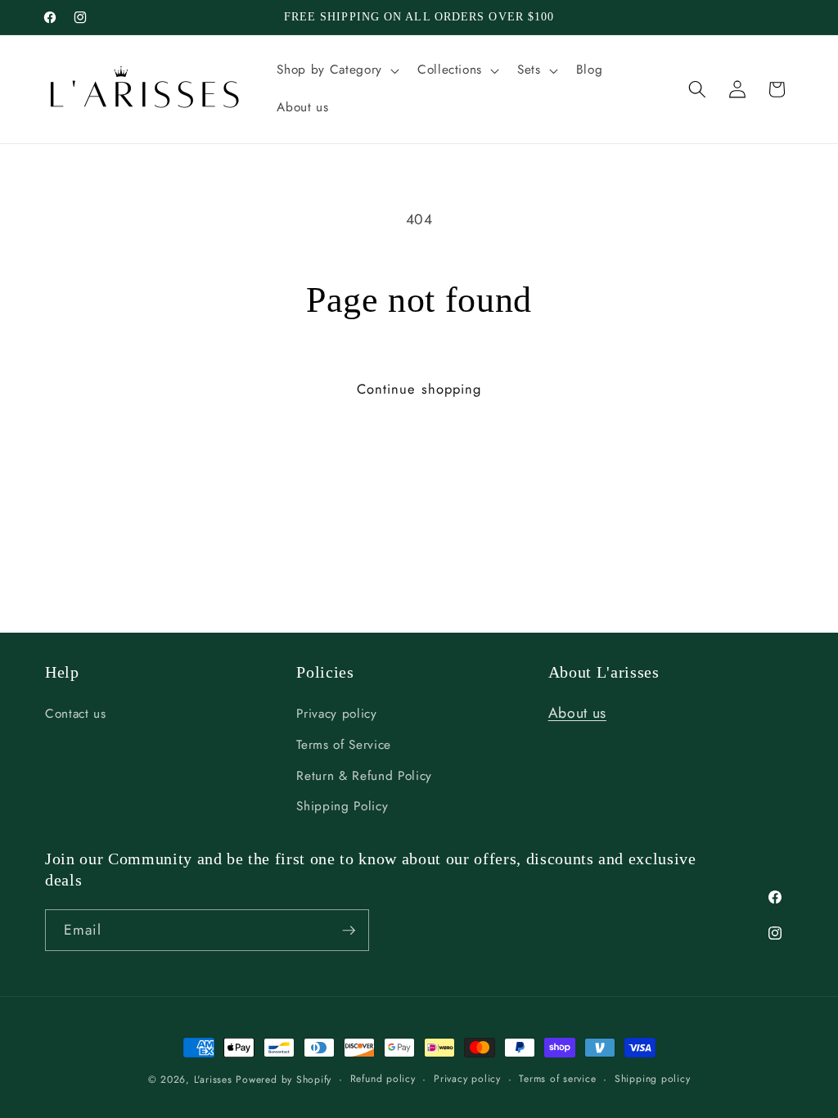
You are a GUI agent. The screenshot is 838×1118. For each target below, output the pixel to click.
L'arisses (213, 1079)
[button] (336, 70)
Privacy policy (336, 714)
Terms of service (557, 1078)
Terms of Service (343, 745)
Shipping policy (653, 1078)
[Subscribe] (348, 930)
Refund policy (383, 1078)
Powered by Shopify (283, 1079)
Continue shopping (419, 389)
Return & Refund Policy (364, 776)
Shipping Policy (342, 806)
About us (577, 713)
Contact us (75, 714)
